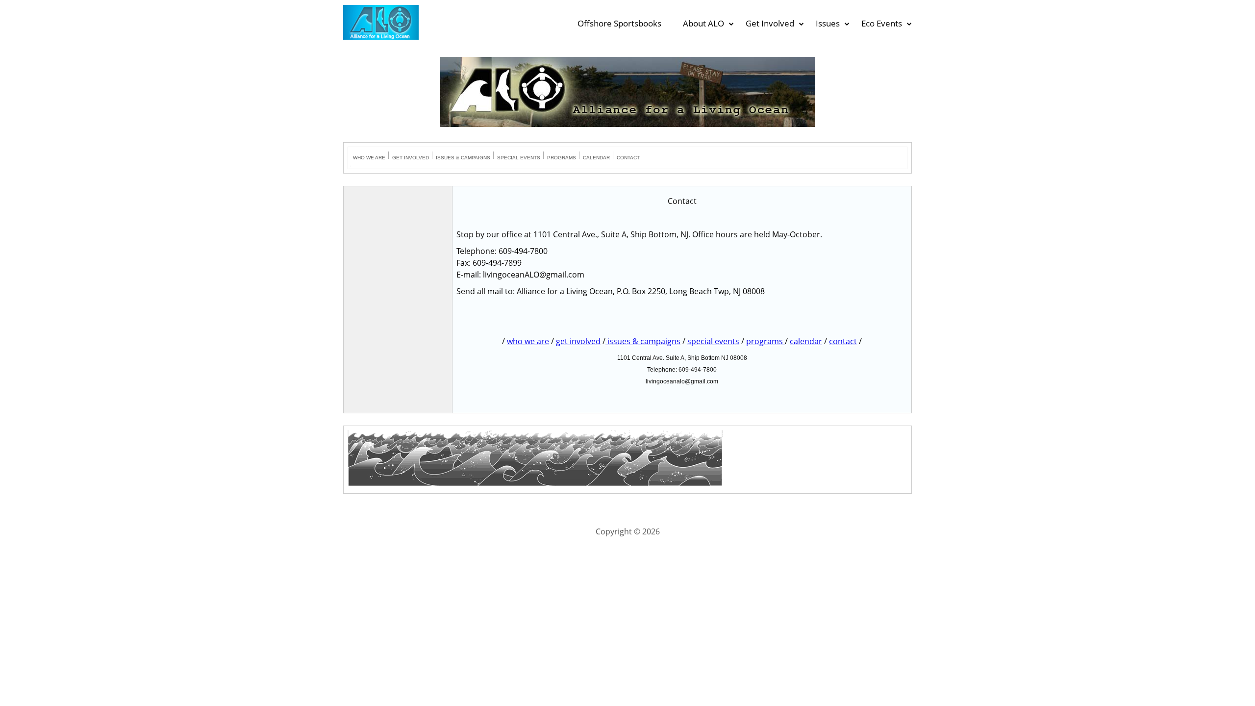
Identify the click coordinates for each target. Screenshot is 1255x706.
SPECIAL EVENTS (518, 157)
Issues (828, 23)
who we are (528, 341)
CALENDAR (596, 157)
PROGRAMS (561, 157)
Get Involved (770, 23)
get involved (578, 341)
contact (843, 341)
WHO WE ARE (369, 157)
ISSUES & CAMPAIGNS (463, 157)
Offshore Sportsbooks (619, 23)
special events (713, 341)
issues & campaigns (642, 341)
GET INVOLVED (410, 157)
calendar (806, 341)
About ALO (703, 23)
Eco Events (881, 23)
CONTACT (628, 157)
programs (765, 341)
